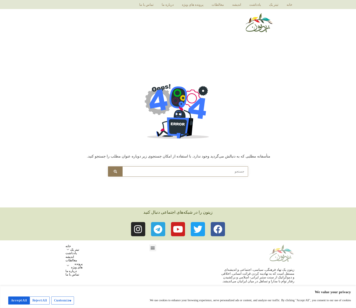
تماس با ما (146, 4)
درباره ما (168, 4)
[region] (178, 297)
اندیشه (236, 4)
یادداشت (255, 4)
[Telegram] (158, 229)
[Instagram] (138, 229)
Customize (62, 300)
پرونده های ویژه (192, 4)
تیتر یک (273, 4)
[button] (152, 247)
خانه (289, 4)
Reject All (39, 300)
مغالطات (218, 4)
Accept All (19, 300)
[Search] (115, 171)
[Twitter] (198, 229)
